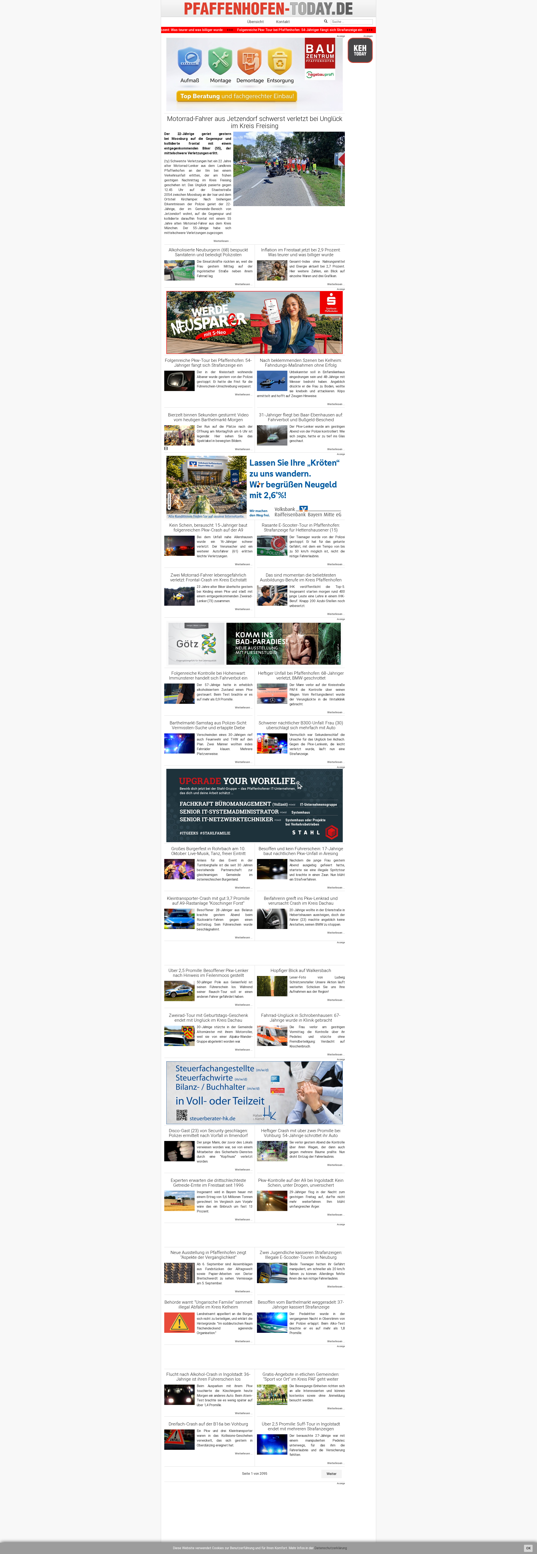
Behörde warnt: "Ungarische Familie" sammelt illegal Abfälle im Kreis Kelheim (208, 1305)
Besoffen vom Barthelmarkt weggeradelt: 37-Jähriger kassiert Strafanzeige (301, 1305)
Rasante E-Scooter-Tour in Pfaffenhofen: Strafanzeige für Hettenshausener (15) (301, 528)
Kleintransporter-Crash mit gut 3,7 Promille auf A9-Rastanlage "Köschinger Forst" (208, 901)
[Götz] (254, 643)
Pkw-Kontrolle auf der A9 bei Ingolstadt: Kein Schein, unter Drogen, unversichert (301, 1183)
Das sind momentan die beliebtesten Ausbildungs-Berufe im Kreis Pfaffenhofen (301, 577)
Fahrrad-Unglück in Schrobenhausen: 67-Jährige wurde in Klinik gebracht (300, 1018)
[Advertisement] (254, 953)
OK (528, 1548)
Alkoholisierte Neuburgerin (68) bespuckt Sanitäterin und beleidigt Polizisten (208, 252)
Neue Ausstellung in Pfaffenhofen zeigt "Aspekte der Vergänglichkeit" (208, 1255)
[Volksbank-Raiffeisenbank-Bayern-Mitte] (254, 487)
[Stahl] (254, 805)
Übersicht (255, 21)
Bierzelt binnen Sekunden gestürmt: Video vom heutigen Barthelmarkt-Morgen (208, 417)
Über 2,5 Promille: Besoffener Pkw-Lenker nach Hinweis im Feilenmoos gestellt (208, 973)
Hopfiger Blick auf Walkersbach (301, 970)
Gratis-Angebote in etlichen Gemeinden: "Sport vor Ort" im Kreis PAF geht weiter (300, 1377)
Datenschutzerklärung (330, 1548)
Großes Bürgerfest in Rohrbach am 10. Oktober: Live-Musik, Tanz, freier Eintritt (208, 851)
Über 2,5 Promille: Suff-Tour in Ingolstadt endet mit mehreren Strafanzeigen (301, 1426)
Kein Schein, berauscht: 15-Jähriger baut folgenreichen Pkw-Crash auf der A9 (208, 528)
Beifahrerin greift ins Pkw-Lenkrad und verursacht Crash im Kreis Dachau (301, 901)
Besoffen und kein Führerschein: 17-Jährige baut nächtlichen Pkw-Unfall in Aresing (301, 851)
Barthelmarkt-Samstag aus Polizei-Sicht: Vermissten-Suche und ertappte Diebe (208, 725)
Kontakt (283, 21)
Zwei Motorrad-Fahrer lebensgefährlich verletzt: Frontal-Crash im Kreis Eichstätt (208, 577)
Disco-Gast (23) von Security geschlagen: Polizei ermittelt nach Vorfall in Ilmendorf (208, 1133)
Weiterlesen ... (222, 241)
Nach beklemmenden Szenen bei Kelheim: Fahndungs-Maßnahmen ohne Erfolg (301, 363)
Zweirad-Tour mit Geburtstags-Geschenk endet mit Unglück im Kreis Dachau (208, 1018)
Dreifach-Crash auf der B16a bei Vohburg (208, 1424)
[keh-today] (360, 50)
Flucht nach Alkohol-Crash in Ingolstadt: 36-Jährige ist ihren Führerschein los (208, 1377)
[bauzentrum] (254, 74)
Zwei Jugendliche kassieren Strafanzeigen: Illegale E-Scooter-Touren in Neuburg (301, 1255)
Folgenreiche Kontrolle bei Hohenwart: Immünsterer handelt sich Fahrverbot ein (208, 676)
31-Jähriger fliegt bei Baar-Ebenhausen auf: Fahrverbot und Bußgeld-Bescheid (301, 417)
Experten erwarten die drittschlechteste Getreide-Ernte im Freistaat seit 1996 (208, 1183)
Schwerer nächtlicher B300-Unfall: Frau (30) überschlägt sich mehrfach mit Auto (301, 725)
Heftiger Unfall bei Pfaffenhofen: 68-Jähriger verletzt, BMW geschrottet (301, 676)
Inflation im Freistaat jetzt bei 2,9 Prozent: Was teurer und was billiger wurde (300, 252)
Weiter (331, 1474)
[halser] (254, 1092)
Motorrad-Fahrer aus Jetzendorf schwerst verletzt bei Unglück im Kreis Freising (254, 122)
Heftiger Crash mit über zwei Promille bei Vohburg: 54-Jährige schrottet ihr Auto (300, 1133)
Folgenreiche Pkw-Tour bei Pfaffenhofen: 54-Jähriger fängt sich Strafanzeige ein (208, 363)
